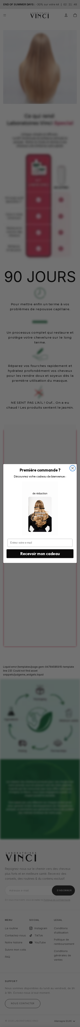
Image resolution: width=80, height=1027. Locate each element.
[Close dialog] (72, 468)
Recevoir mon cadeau (40, 553)
